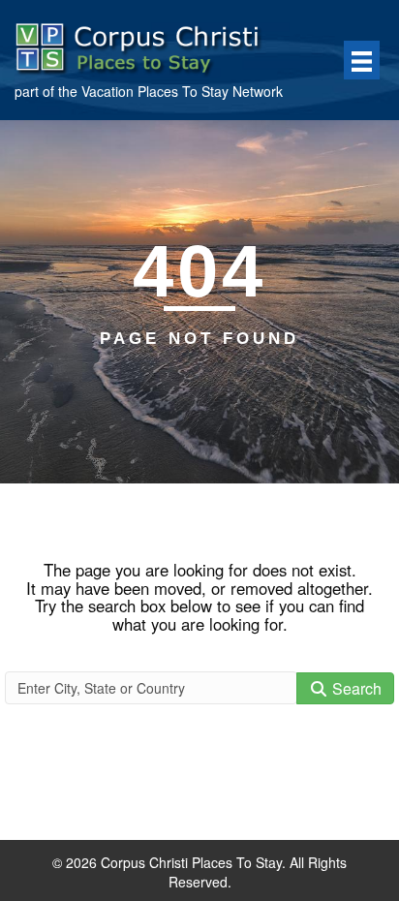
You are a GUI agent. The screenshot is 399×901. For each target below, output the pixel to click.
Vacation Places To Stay (155, 91)
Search (355, 688)
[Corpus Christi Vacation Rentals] (150, 44)
